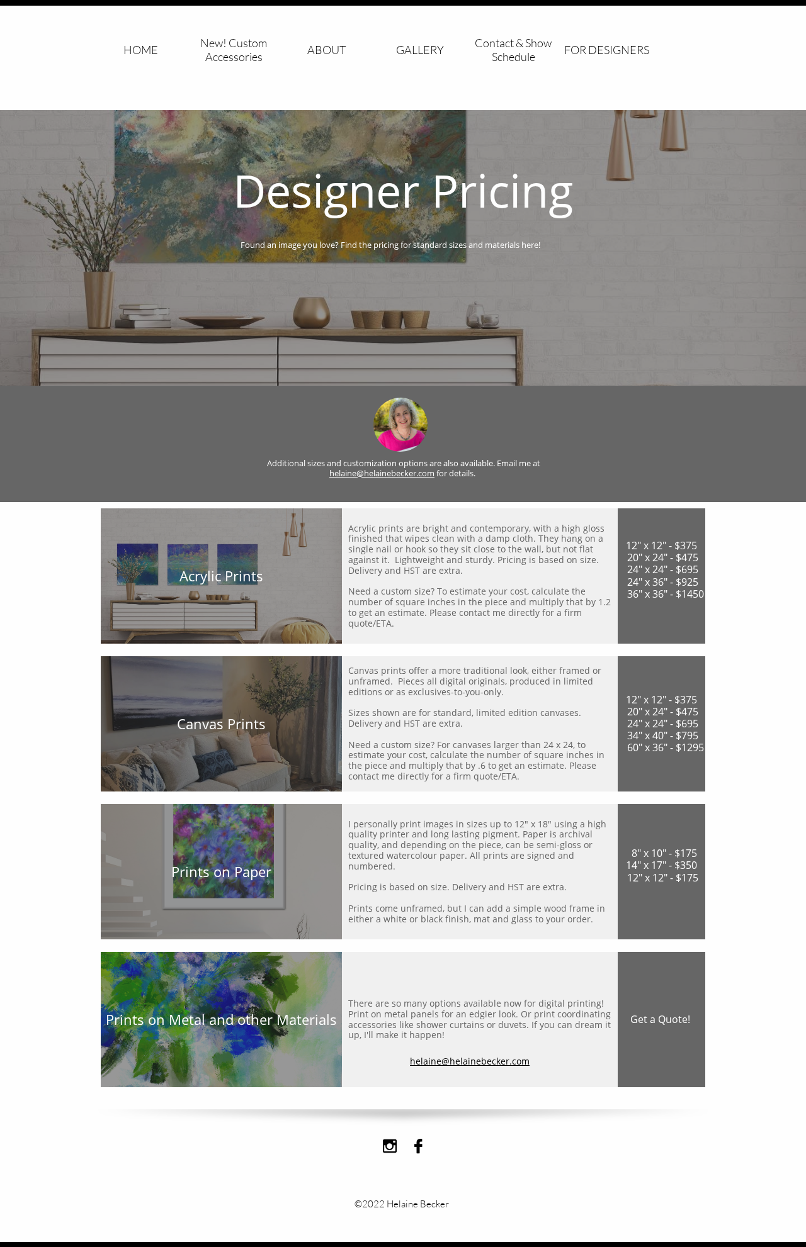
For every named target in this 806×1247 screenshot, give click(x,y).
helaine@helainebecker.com (381, 473)
